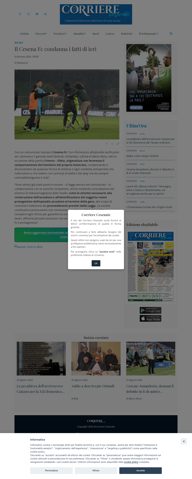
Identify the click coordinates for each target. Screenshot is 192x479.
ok (96, 263)
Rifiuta (96, 470)
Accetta (140, 470)
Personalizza (51, 470)
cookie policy (131, 462)
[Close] (184, 441)
